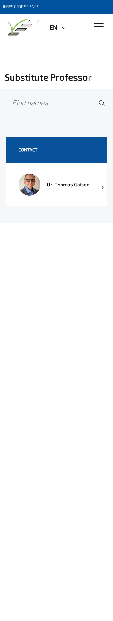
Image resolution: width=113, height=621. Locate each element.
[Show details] (102, 184)
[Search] (102, 103)
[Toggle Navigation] (99, 26)
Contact (28, 149)
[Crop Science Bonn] (22, 27)
